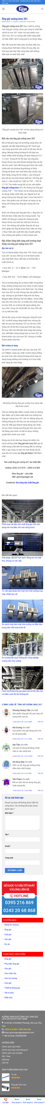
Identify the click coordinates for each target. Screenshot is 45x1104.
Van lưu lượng (10, 978)
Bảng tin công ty (11, 925)
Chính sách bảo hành (11, 1046)
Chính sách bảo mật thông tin (15, 1050)
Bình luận (9, 813)
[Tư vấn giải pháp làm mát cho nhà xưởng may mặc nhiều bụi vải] (22, 577)
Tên (7, 835)
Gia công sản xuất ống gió (27, 482)
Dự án (7, 944)
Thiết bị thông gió (12, 988)
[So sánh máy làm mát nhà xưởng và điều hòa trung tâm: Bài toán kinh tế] (22, 611)
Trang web (9, 858)
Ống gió (7, 929)
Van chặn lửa (10, 973)
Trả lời (40, 722)
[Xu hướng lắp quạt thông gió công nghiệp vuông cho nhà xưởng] (22, 644)
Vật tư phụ (9, 992)
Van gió (7, 939)
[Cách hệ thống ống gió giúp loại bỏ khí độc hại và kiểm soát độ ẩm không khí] (22, 677)
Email (7, 846)
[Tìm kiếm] (42, 9)
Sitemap (5, 1059)
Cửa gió (7, 934)
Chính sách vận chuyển (12, 1053)
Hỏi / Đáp (6, 1056)
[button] (3, 9)
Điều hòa (8, 997)
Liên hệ (5, 1062)
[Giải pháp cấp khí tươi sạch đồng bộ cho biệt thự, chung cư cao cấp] (22, 544)
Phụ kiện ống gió (11, 964)
